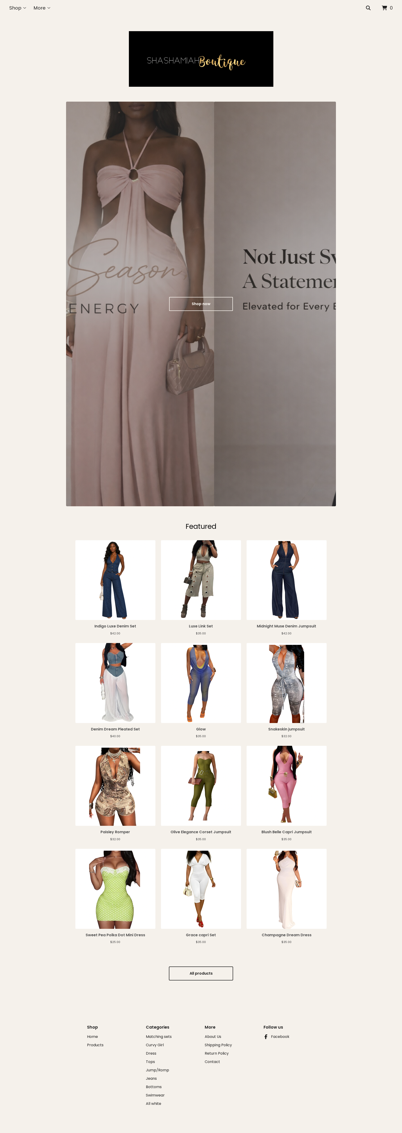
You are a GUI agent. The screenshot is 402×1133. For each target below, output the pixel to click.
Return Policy (217, 1053)
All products (201, 973)
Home (92, 1036)
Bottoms (154, 1087)
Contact (212, 1061)
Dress (151, 1053)
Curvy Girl (155, 1045)
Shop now (201, 304)
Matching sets (159, 1036)
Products (95, 1045)
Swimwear (155, 1095)
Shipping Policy (218, 1045)
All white (153, 1103)
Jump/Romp (157, 1070)
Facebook (280, 1036)
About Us (213, 1036)
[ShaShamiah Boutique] (201, 59)
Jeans (151, 1078)
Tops (150, 1061)
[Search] (368, 8)
